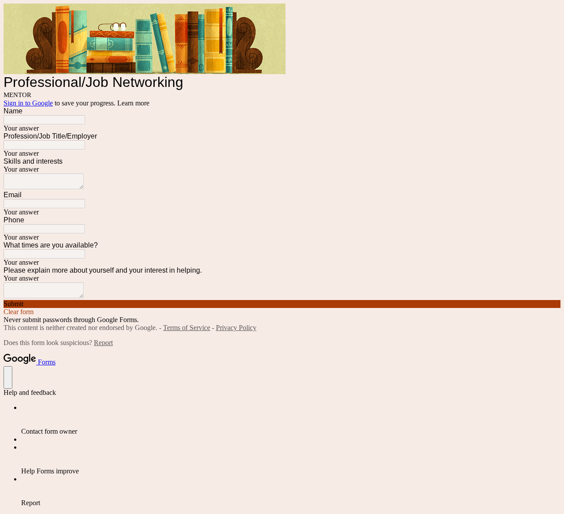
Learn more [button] (133, 103)
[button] (282, 304)
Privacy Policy (236, 327)
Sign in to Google (28, 103)
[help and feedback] (8, 377)
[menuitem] (290, 419)
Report (103, 342)
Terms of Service (186, 327)
